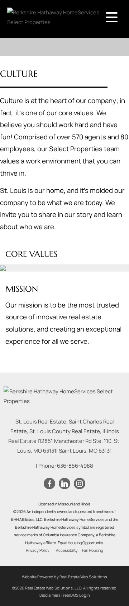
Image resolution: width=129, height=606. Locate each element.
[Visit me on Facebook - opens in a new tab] (49, 484)
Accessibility (67, 550)
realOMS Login (76, 595)
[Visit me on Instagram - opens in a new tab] (79, 484)
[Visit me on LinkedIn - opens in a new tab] (64, 484)
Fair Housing (92, 550)
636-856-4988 (75, 465)
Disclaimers (50, 595)
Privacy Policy (37, 550)
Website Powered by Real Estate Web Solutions (64, 576)
